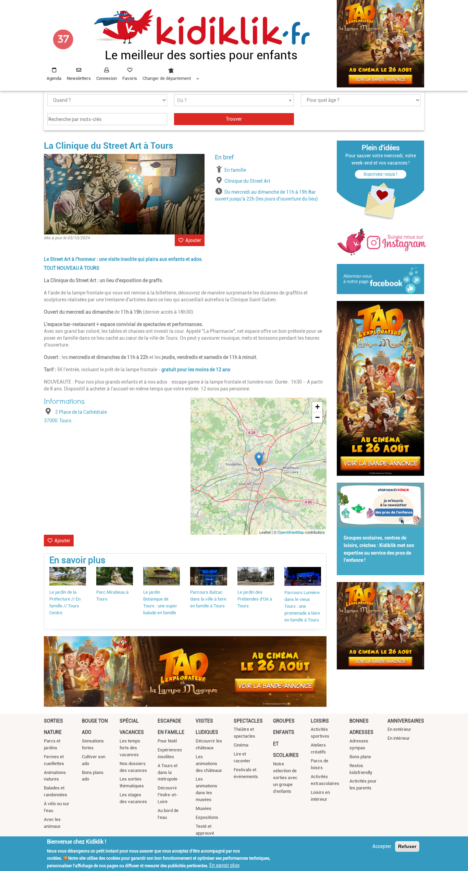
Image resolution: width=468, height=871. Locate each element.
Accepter (381, 846)
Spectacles (248, 721)
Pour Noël (167, 740)
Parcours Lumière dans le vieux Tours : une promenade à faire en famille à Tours (302, 606)
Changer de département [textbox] (167, 78)
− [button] (317, 417)
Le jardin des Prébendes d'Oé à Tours (254, 599)
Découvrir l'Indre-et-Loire (168, 794)
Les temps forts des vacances (130, 747)
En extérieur (399, 729)
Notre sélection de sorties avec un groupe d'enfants (285, 777)
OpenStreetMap (291, 532)
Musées (203, 808)
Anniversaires (405, 721)
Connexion (106, 78)
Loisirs (320, 721)
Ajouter (193, 240)
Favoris (129, 78)
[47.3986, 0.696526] (259, 459)
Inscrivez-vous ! (380, 174)
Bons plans (360, 756)
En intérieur (398, 738)
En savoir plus (224, 865)
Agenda (54, 78)
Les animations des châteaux (209, 763)
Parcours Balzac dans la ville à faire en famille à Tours (208, 599)
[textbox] (234, 101)
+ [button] (317, 406)
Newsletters (79, 78)
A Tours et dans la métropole (167, 772)
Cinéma (241, 745)
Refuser (407, 846)
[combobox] (170, 72)
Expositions (207, 817)
